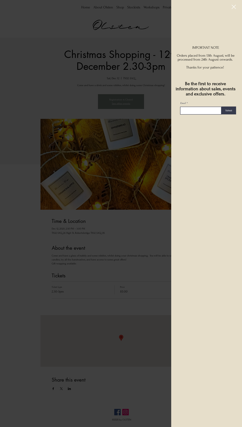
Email (183, 103)
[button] (234, 6)
